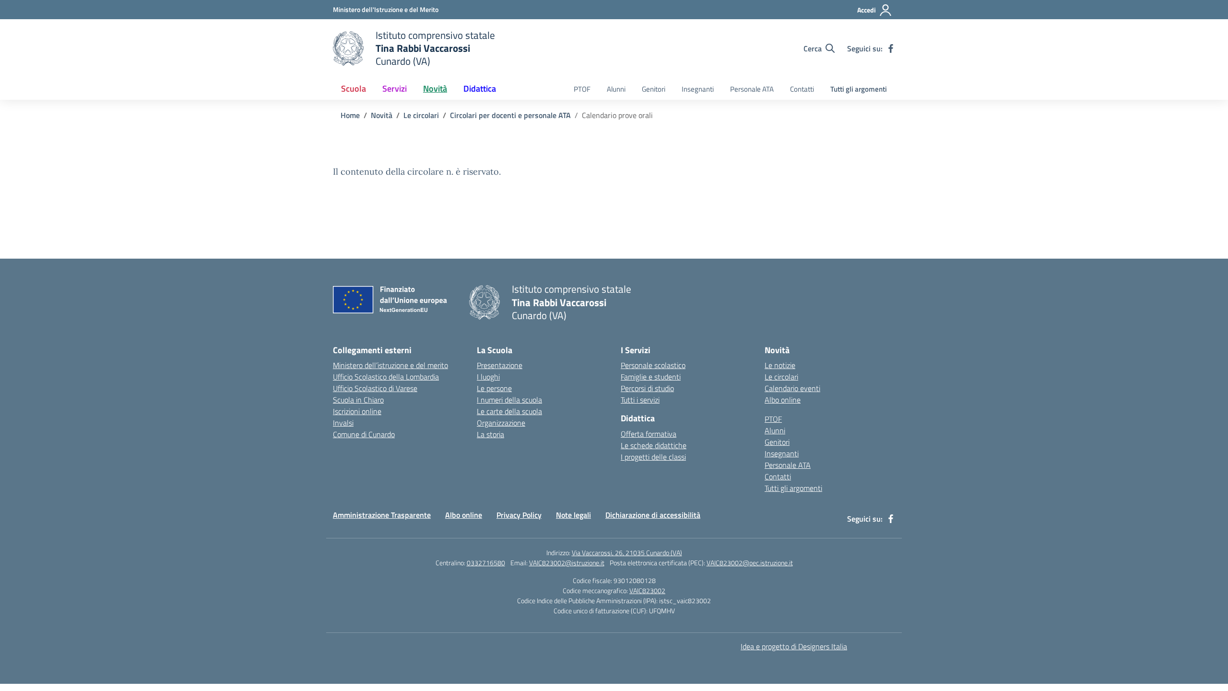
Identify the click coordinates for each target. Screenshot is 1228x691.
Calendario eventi (792, 388)
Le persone (494, 388)
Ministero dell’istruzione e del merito (390, 365)
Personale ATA (752, 89)
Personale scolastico (653, 365)
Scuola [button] (353, 88)
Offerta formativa (648, 434)
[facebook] (890, 48)
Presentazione (499, 365)
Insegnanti (698, 89)
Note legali (573, 515)
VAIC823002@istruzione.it (566, 563)
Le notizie (780, 365)
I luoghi (488, 376)
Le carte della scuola (509, 411)
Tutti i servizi (640, 399)
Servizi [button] (394, 88)
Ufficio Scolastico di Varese (375, 388)
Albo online (783, 399)
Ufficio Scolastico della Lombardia (386, 376)
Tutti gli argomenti (858, 89)
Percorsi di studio (647, 388)
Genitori (653, 89)
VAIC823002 (647, 590)
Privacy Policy (519, 515)
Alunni (616, 89)
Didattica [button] (479, 88)
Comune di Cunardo (364, 434)
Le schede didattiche (653, 445)
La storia (490, 434)
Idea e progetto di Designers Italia (794, 646)
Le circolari (781, 376)
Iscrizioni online (357, 411)
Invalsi (343, 423)
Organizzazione (501, 423)
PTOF (582, 89)
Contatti (802, 89)
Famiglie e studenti (651, 376)
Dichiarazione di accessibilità (652, 515)
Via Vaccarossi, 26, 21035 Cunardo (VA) (627, 553)
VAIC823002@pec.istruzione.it (750, 563)
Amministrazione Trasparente (382, 515)
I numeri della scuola (509, 399)
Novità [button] (435, 88)
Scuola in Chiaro (358, 399)
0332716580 (486, 563)
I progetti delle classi (653, 457)
